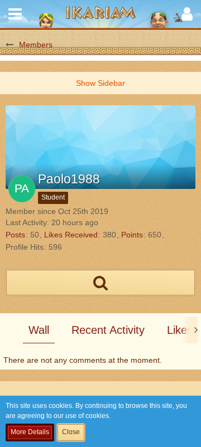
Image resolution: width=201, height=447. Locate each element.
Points (132, 234)
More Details (30, 432)
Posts (15, 234)
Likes (180, 330)
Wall (38, 330)
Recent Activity (108, 330)
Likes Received (71, 234)
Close (71, 432)
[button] (15, 14)
